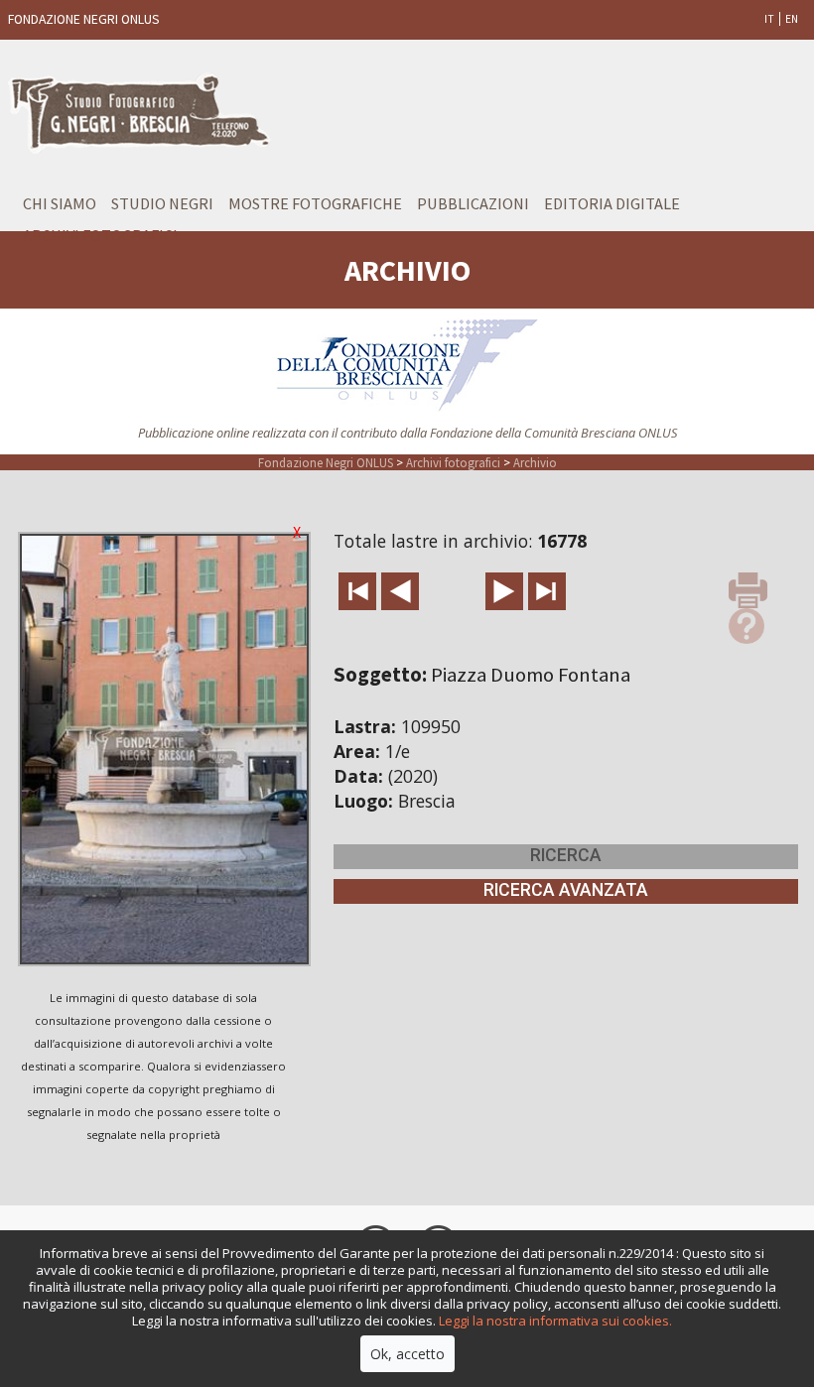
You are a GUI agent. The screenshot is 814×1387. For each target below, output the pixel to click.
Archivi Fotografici (100, 235)
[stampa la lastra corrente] (748, 588)
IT (769, 19)
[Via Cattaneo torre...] (400, 591)
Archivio (535, 462)
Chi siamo (59, 203)
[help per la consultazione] (746, 624)
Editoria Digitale (612, 203)
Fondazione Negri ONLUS (325, 462)
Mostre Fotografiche (315, 203)
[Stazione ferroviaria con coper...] (357, 591)
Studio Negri (162, 203)
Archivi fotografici (453, 462)
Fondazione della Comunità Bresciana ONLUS (553, 432)
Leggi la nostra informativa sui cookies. (555, 1320)
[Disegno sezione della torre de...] (504, 591)
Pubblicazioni (473, 203)
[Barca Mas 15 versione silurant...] (547, 591)
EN (791, 19)
